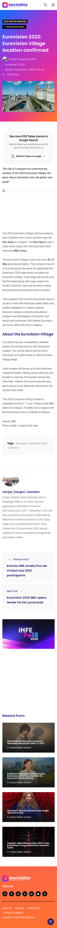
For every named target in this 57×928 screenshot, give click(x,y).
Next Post (12, 591)
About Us (6, 908)
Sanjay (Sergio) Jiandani (21, 492)
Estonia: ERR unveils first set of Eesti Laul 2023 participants (27, 570)
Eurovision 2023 (38, 443)
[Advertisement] (28, 682)
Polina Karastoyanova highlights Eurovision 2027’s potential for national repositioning (26, 776)
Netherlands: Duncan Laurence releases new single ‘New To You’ (26, 742)
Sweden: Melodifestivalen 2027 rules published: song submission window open (28, 845)
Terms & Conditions (13, 912)
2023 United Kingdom (15, 21)
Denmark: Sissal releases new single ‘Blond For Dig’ (28, 811)
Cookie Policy (34, 908)
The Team (19, 908)
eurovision (21, 443)
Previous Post (20, 559)
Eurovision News (15, 27)
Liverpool (13, 447)
